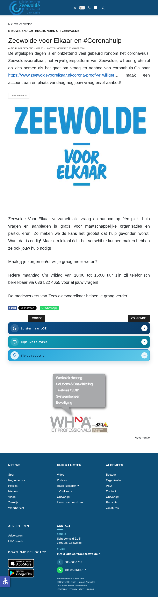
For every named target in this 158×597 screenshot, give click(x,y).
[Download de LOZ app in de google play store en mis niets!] (21, 573)
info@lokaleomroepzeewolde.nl (79, 553)
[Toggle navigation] (95, 7)
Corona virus (19, 95)
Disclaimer (62, 589)
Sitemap (90, 589)
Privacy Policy (77, 589)
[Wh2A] (79, 402)
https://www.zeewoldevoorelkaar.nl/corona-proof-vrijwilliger (61, 75)
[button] (68, 486)
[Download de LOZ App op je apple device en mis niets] (21, 563)
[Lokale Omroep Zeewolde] (25, 7)
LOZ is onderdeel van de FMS (72, 585)
